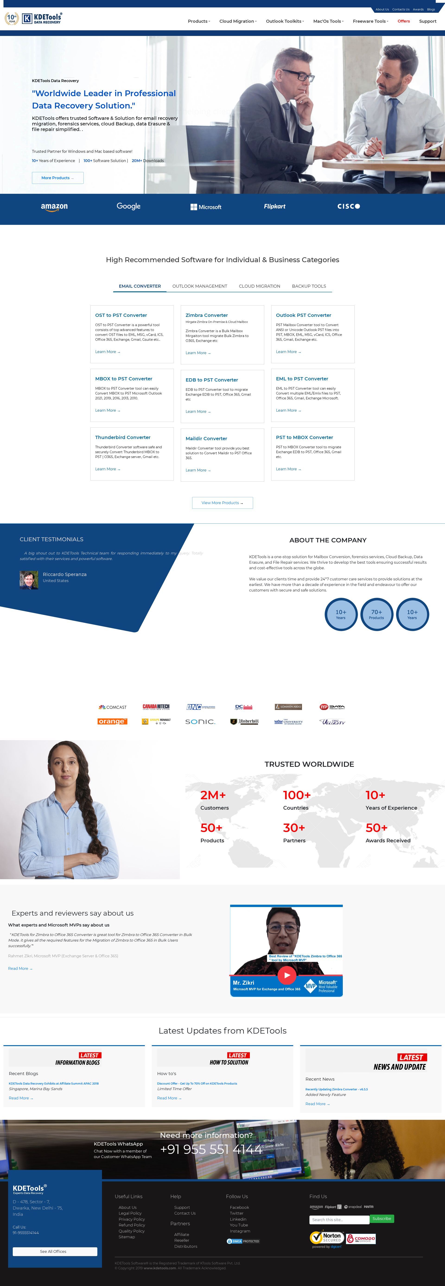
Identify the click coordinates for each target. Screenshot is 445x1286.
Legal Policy (130, 1213)
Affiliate (181, 1234)
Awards (418, 9)
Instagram (240, 1231)
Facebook (239, 1207)
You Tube (239, 1225)
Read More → (20, 968)
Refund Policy (132, 1225)
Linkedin (238, 1219)
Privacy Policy (132, 1219)
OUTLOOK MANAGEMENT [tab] (199, 286)
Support (182, 1207)
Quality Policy (132, 1231)
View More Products (221, 503)
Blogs (431, 9)
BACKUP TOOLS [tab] (309, 286)
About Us (382, 9)
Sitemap (126, 1237)
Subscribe (382, 1218)
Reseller (181, 1240)
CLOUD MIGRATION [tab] (259, 286)
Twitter (237, 1213)
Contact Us (185, 1213)
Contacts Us (401, 9)
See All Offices (53, 1251)
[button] (199, 21)
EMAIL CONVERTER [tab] (140, 286)
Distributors (185, 1246)
